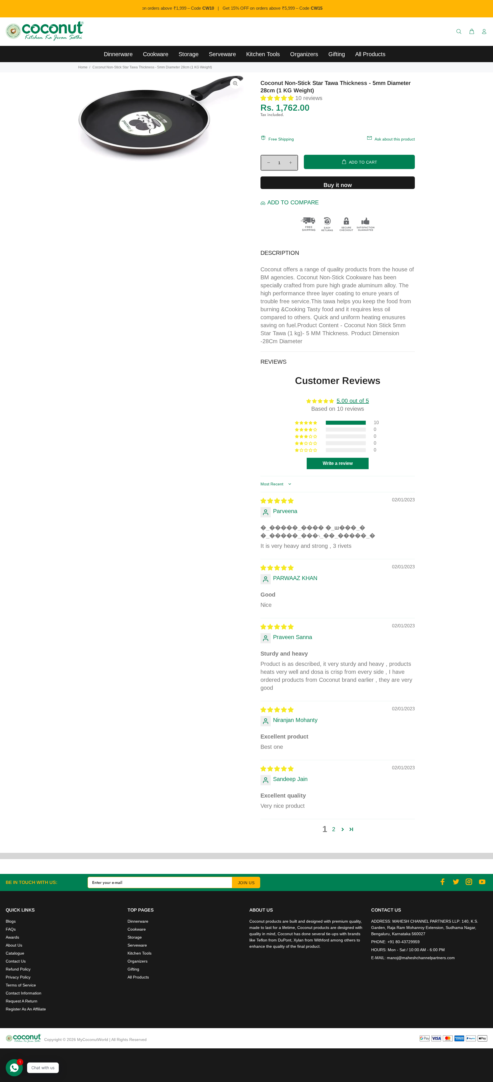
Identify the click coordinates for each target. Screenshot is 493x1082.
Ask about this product (395, 139)
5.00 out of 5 (353, 401)
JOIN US (246, 882)
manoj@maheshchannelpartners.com (421, 957)
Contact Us (16, 961)
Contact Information (23, 993)
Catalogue (15, 953)
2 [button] (333, 829)
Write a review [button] (338, 463)
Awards (12, 937)
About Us (14, 945)
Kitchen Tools (139, 953)
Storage (135, 937)
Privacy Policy (18, 977)
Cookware (137, 929)
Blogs (11, 921)
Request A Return (21, 1001)
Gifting (133, 969)
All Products (138, 977)
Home (83, 67)
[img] (277, 501)
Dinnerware (138, 921)
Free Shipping (281, 139)
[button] (277, 98)
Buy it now (338, 185)
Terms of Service (21, 985)
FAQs (11, 929)
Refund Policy (18, 969)
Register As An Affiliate (26, 1009)
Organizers (138, 961)
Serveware (137, 945)
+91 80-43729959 (403, 941)
